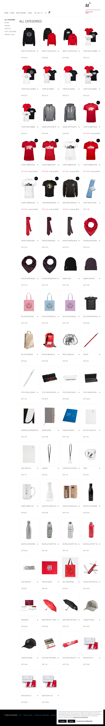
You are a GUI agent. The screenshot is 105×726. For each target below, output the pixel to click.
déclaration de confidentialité (80, 717)
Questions (53, 715)
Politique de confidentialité (41, 715)
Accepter (62, 721)
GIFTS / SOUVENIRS (10, 31)
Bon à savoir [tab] (21, 13)
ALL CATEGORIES (10, 20)
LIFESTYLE (8, 28)
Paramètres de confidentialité (84, 721)
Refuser (71, 721)
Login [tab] (30, 13)
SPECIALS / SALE (9, 34)
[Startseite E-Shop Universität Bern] (93, 7)
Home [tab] (6, 13)
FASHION (7, 25)
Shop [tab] (12, 13)
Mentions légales (28, 715)
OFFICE (7, 23)
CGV (20, 715)
